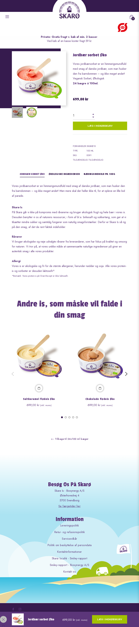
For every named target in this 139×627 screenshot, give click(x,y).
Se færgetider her (69, 506)
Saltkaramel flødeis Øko (39, 399)
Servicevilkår (69, 539)
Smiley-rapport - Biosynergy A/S (69, 565)
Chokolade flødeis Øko (100, 399)
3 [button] (69, 417)
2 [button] (66, 417)
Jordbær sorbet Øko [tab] (32, 174)
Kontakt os (69, 572)
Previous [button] (12, 374)
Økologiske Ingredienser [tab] (64, 174)
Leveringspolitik (69, 525)
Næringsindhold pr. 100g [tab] (99, 174)
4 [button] (73, 417)
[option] (39, 374)
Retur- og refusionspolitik (69, 532)
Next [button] (126, 374)
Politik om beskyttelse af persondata (69, 545)
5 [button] (77, 417)
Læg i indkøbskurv (109, 619)
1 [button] (62, 417)
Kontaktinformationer (69, 552)
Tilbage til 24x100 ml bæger (71, 439)
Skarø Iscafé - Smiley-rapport (69, 558)
